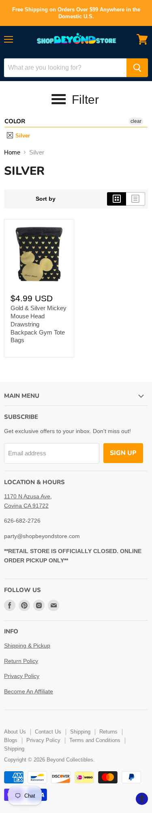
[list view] (135, 198)
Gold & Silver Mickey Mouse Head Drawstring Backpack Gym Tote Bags (38, 324)
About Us (15, 732)
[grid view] (116, 198)
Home (12, 152)
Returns (108, 732)
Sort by (46, 198)
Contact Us (48, 732)
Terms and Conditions (94, 740)
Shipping (80, 732)
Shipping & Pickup (27, 645)
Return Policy (21, 661)
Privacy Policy (21, 676)
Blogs (10, 740)
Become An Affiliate (28, 691)
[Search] (137, 67)
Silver (22, 136)
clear (136, 121)
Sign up (123, 452)
